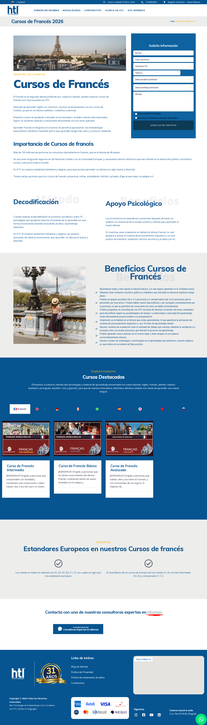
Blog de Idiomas (79, 666)
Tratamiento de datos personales (163, 118)
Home (172, 21)
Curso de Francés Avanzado (123, 468)
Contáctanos (77, 683)
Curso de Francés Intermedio (20, 468)
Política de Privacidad (82, 672)
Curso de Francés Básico (78, 466)
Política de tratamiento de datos (88, 677)
